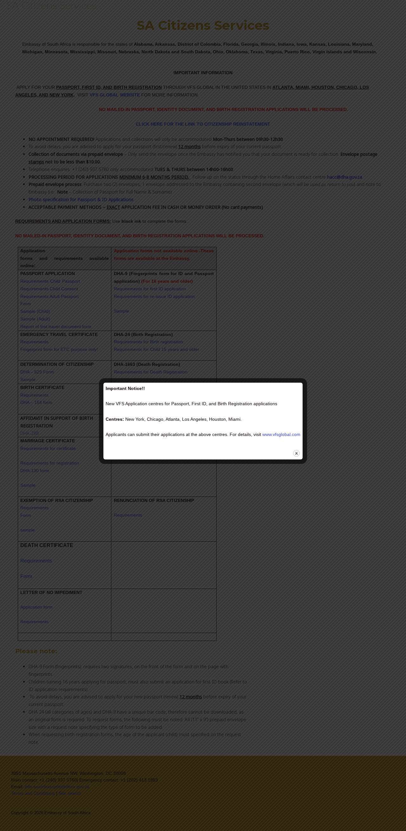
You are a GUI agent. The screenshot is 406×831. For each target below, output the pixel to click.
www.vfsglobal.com (281, 434)
